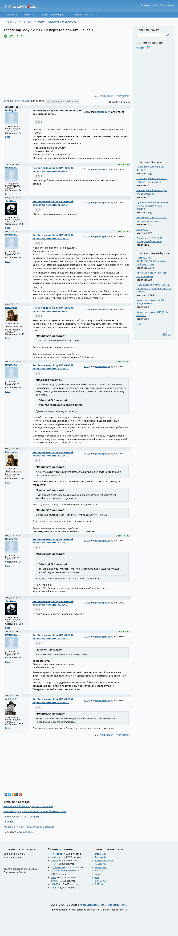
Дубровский (58, 867)
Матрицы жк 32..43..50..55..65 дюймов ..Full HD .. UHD (151, 261)
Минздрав (11, 307)
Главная (7, 15)
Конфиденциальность (92, 905)
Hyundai (8, 821)
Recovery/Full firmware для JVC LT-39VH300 (28, 806)
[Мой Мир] (17, 794)
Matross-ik (101, 867)
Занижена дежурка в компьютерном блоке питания (34, 811)
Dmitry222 (11, 110)
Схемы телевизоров (52, 14)
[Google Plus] (20, 794)
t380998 (55, 884)
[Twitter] (9, 794)
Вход (6, 100)
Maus (53, 887)
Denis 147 (100, 854)
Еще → (140, 324)
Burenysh (100, 857)
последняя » (123, 95)
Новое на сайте (83, 14)
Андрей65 (101, 864)
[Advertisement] (67, 66)
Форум (25, 15)
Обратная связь (117, 905)
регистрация (22, 100)
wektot (140, 48)
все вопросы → (27, 832)
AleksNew (11, 699)
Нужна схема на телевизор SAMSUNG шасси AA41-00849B (152, 205)
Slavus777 (101, 881)
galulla (99, 870)
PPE (97, 877)
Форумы (11, 21)
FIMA (53, 864)
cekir (98, 874)
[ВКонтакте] (6, 794)
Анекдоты (142, 229)
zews (53, 877)
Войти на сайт (148, 5)
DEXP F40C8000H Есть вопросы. (22, 816)
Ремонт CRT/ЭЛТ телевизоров (57, 21)
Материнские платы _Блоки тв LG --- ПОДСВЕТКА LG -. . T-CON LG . (153, 288)
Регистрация (167, 5)
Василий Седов (104, 860)
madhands (56, 857)
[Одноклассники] (13, 794)
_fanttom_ (11, 201)
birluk (54, 881)
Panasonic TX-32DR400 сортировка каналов (28, 827)
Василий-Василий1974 (63, 870)
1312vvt (99, 884)
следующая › (107, 95)
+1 (37, 122)
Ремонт (27, 21)
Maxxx (54, 860)
